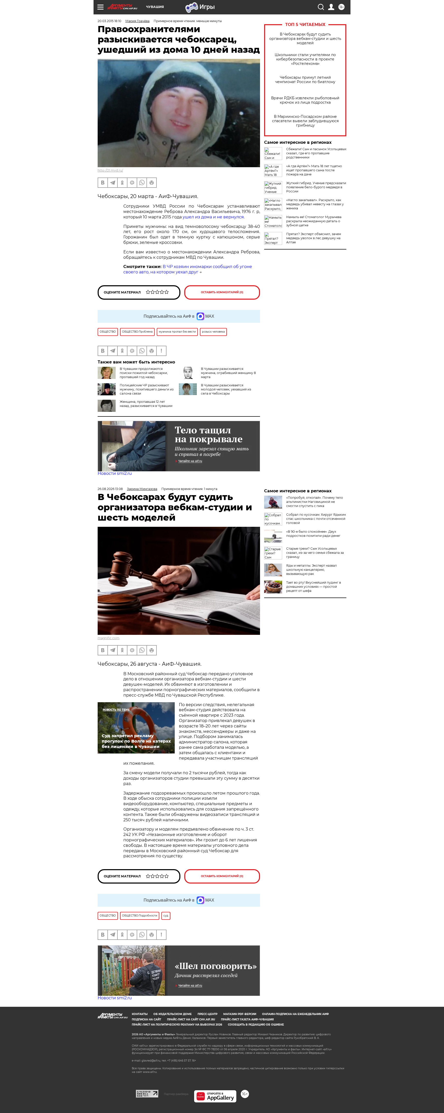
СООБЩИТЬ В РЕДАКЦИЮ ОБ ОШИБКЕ (256, 1024)
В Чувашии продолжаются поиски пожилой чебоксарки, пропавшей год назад (144, 373)
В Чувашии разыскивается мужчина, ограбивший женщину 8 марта (228, 373)
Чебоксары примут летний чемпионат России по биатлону (305, 79)
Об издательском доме (172, 1014)
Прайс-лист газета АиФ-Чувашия (247, 1019)
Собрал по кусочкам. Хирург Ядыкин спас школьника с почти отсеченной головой (316, 519)
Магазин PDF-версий (239, 1014)
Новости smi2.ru (115, 473)
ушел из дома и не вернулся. (214, 217)
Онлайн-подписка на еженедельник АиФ (295, 1014)
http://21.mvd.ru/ (110, 170)
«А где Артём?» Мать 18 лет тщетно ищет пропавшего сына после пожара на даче (314, 170)
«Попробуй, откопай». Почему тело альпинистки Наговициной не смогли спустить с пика (314, 502)
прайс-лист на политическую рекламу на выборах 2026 (177, 1024)
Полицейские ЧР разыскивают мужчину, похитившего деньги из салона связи (146, 389)
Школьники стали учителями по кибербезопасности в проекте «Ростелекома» (305, 59)
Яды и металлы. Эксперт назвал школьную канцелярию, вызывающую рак (311, 570)
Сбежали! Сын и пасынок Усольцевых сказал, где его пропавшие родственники (316, 153)
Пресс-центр (207, 1014)
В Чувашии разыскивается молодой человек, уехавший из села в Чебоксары (226, 389)
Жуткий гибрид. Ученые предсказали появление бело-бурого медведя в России (316, 187)
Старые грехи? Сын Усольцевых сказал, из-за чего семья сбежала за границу (315, 553)
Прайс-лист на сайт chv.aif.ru (191, 1019)
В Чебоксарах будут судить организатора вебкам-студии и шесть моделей (305, 38)
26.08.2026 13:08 (110, 489)
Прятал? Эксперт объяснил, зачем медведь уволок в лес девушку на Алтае (313, 238)
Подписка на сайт (146, 1019)
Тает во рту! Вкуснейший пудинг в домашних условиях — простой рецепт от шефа (313, 587)
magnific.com (108, 638)
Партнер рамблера (176, 1094)
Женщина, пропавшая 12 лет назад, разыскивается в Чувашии (146, 404)
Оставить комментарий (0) (222, 292)
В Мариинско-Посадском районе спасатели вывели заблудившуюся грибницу (305, 121)
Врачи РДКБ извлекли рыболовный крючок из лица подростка (305, 100)
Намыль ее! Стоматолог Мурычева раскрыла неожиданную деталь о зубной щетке (313, 221)
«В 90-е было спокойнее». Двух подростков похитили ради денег (313, 534)
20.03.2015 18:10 (109, 21)
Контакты (139, 1014)
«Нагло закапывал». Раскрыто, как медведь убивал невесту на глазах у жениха (315, 204)
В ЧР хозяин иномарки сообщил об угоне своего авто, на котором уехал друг (187, 269)
